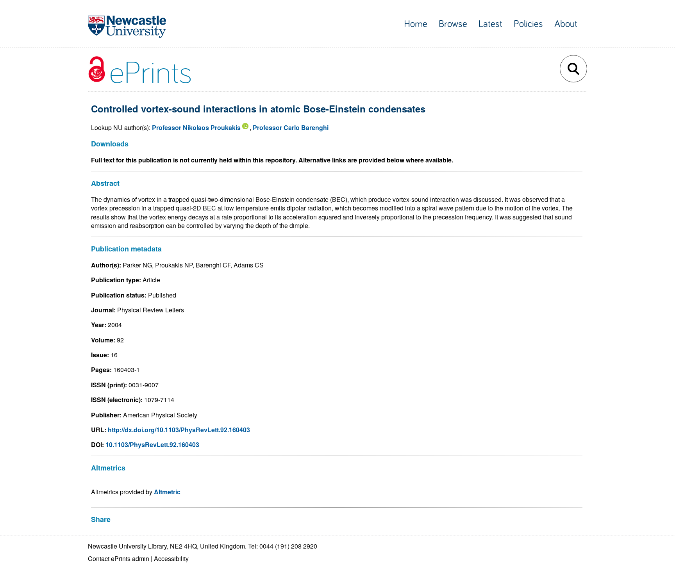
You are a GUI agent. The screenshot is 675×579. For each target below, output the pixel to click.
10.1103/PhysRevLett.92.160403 (152, 444)
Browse (453, 24)
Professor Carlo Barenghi (291, 127)
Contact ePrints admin (118, 558)
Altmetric (167, 491)
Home (415, 24)
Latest (490, 24)
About (565, 24)
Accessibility (171, 558)
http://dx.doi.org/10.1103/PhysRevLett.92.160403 (179, 429)
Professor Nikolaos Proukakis (196, 127)
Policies (528, 24)
